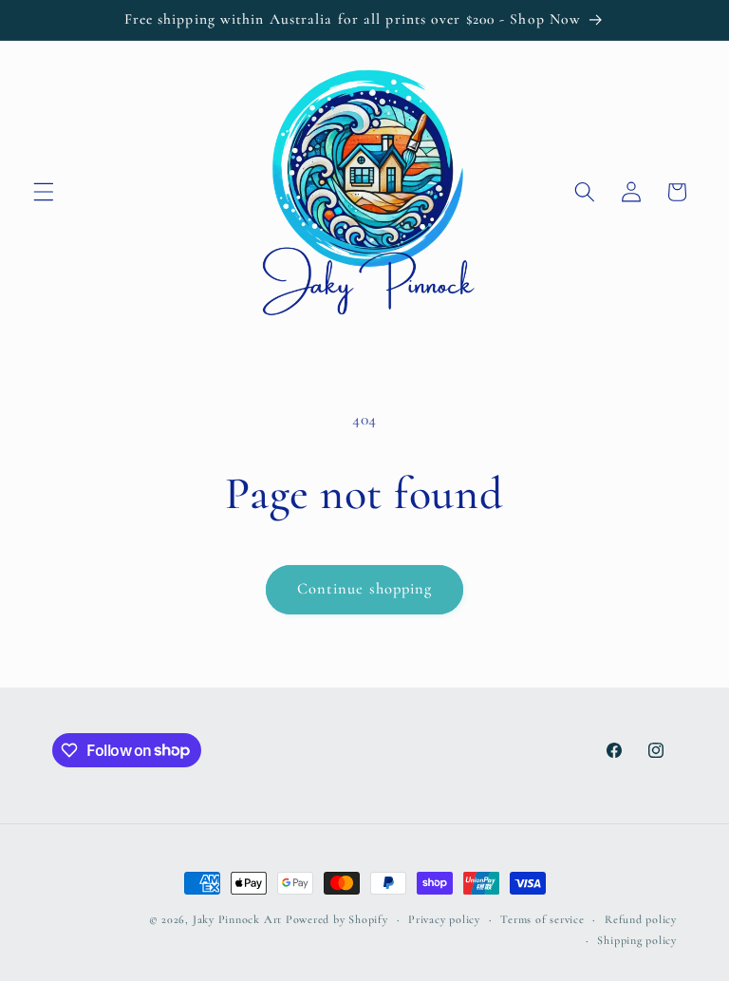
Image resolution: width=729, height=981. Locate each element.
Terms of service (542, 919)
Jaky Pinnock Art (237, 919)
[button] (43, 192)
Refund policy (641, 919)
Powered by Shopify (337, 919)
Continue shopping (365, 588)
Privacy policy (444, 919)
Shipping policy (637, 940)
